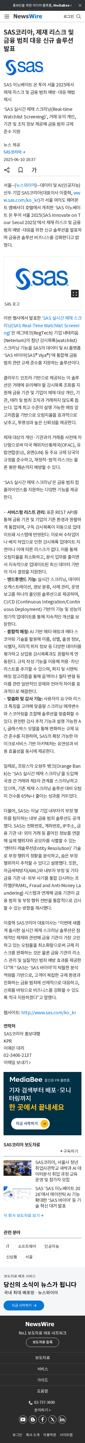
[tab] (42, 1357)
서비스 (42, 1369)
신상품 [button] (11, 1257)
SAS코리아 (14, 152)
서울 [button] (29, 1257)
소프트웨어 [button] (27, 1246)
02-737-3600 (44, 1402)
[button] (7, 170)
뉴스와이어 (26, 185)
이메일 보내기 (17, 1062)
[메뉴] (6, 16)
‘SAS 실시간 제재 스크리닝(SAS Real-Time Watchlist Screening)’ (42, 325)
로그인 (17, 1435)
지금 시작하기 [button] (22, 1305)
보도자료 (42, 1357)
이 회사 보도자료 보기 (23, 1215)
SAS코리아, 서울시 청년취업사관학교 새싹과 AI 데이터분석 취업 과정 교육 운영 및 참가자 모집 (58, 1171)
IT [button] (8, 1246)
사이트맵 (66, 1435)
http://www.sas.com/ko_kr (48, 1012)
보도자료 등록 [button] (43, 1342)
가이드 (42, 1380)
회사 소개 (33, 1435)
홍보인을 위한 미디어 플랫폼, (42, 5)
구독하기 (70, 1151)
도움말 (42, 1391)
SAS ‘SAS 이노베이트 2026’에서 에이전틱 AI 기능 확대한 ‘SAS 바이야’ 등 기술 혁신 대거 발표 (58, 1197)
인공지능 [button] (51, 1246)
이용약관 (49, 1435)
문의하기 (42, 1410)
